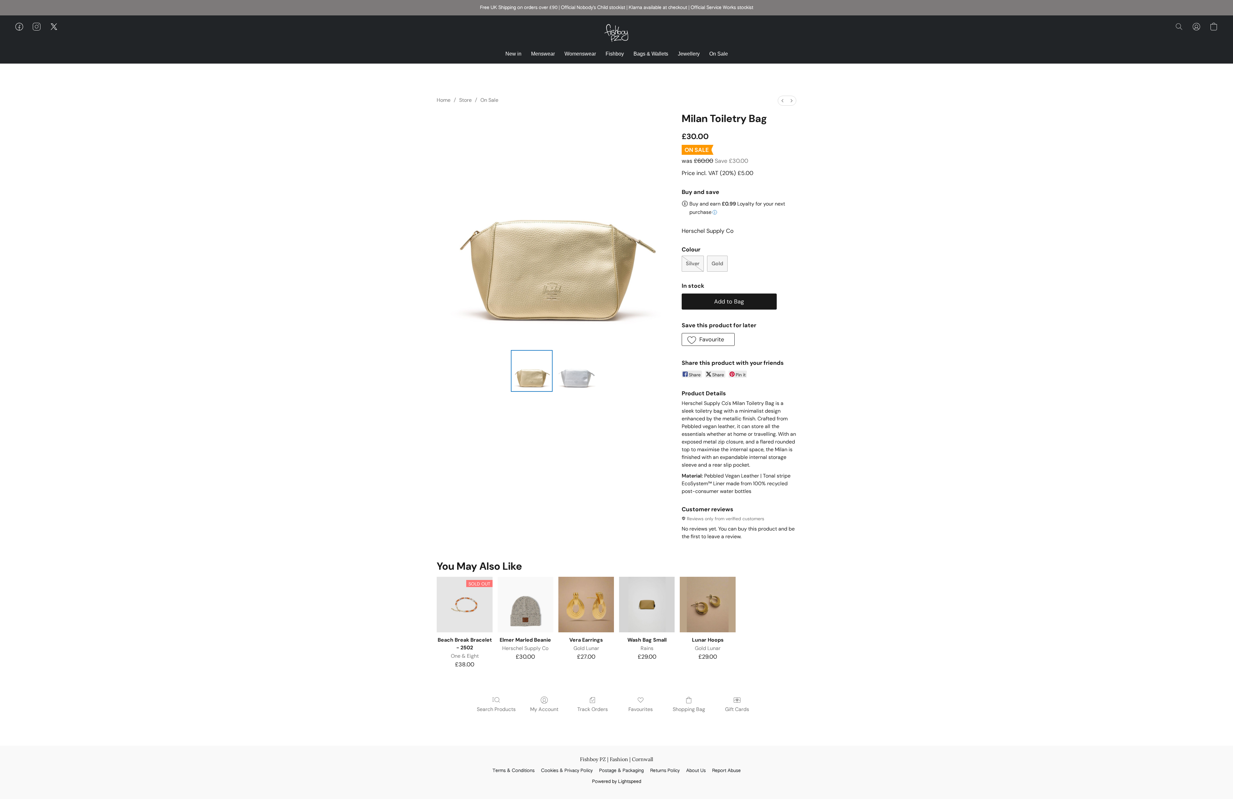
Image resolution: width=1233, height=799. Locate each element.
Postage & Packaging (621, 770)
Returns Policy (665, 770)
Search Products (496, 709)
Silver (692, 263)
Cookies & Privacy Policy (567, 770)
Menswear (543, 54)
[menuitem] (782, 100)
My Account (544, 709)
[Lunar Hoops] (707, 604)
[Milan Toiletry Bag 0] (532, 371)
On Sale (718, 54)
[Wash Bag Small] (647, 604)
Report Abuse (726, 770)
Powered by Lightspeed (616, 781)
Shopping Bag (689, 709)
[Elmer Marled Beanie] (525, 604)
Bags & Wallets (651, 54)
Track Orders (592, 709)
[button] (616, 33)
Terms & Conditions (514, 770)
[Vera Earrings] (586, 604)
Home (443, 100)
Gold (717, 263)
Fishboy (615, 54)
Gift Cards (737, 709)
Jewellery (689, 54)
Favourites (640, 709)
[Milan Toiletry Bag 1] (576, 371)
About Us (696, 770)
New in (513, 54)
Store (465, 100)
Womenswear (580, 54)
